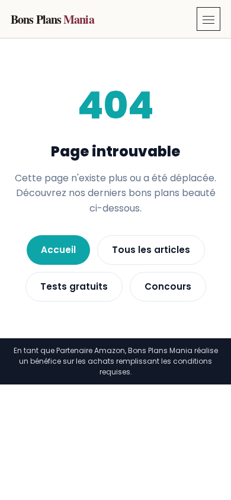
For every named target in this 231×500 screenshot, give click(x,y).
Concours (168, 286)
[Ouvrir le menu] (208, 19)
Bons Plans (52, 19)
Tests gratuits (74, 286)
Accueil (58, 249)
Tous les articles (151, 249)
